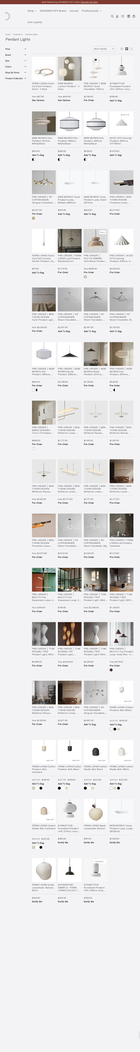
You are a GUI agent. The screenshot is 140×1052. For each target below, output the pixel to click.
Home (7, 34)
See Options (38, 100)
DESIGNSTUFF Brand (53, 10)
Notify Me (63, 842)
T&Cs (94, 2)
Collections (18, 34)
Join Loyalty (34, 22)
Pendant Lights (31, 34)
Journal (73, 10)
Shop (31, 10)
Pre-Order (89, 100)
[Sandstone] (85, 276)
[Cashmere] (118, 729)
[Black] (114, 729)
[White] (63, 159)
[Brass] (33, 218)
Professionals (90, 10)
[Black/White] (33, 159)
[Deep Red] (111, 669)
